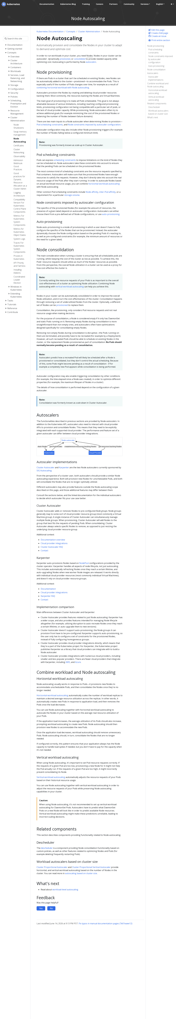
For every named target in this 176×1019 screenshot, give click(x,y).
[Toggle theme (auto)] (172, 4)
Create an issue (158, 36)
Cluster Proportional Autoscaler (52, 867)
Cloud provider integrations (54, 543)
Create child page (159, 33)
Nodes (89, 55)
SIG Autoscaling (44, 470)
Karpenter (64, 467)
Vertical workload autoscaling (156, 98)
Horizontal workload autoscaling (157, 92)
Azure (78, 662)
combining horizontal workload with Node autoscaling (63, 87)
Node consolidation (156, 69)
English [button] (159, 4)
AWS (68, 662)
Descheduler (154, 107)
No (51, 908)
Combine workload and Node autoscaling (157, 85)
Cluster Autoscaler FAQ (52, 546)
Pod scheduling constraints (155, 51)
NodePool (84, 563)
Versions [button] (145, 4)
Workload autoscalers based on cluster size (158, 112)
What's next (152, 117)
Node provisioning (155, 45)
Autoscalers (152, 73)
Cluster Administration (89, 31)
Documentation (48, 588)
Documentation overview (53, 539)
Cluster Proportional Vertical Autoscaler (91, 867)
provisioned (62, 305)
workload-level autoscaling (65, 889)
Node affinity (92, 192)
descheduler (47, 848)
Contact (44, 550)
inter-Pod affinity (107, 192)
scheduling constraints (65, 160)
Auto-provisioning (156, 66)
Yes (41, 908)
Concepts (70, 31)
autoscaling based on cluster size (81, 873)
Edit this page (158, 30)
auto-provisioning (111, 214)
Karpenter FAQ (48, 596)
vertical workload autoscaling (70, 286)
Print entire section (160, 40)
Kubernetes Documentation (50, 31)
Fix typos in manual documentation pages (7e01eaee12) (105, 923)
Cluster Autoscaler (45, 467)
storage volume (71, 195)
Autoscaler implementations (155, 78)
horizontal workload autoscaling (104, 183)
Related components (156, 103)
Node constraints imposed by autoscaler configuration (160, 59)
